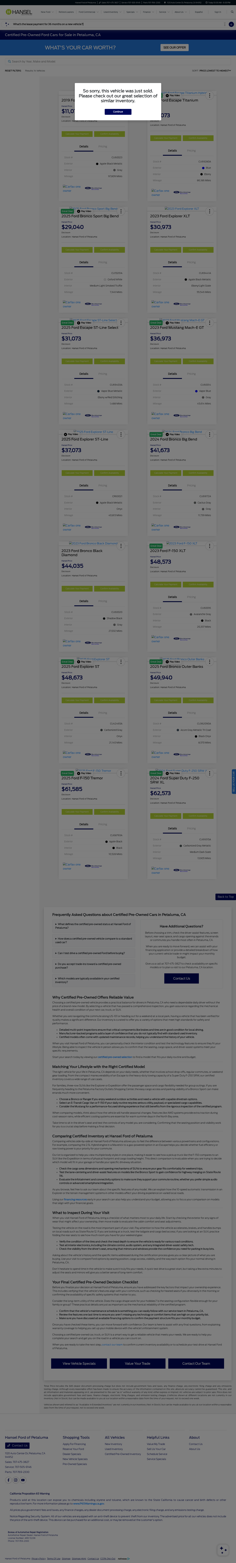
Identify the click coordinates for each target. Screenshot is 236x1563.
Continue (118, 111)
